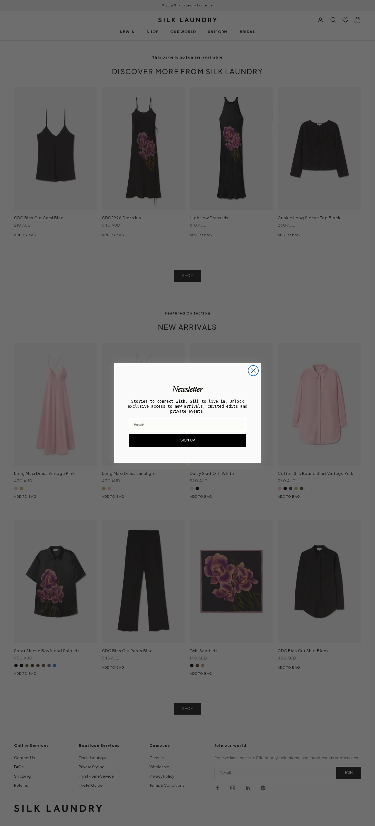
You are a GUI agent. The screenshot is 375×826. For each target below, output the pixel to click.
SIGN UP (187, 440)
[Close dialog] (253, 371)
